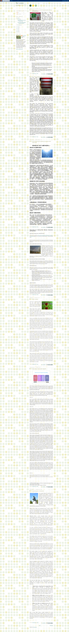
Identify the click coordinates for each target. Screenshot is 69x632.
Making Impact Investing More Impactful (39, 368)
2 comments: (44, 73)
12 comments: (44, 486)
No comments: (44, 227)
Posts (18, 12)
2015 (18, 26)
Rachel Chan (24, 35)
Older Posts (51, 625)
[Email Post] (47, 73)
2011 (18, 30)
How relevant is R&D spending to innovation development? (41, 76)
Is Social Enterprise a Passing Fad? (38, 491)
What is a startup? (35, 299)
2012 (18, 29)
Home (39, 625)
